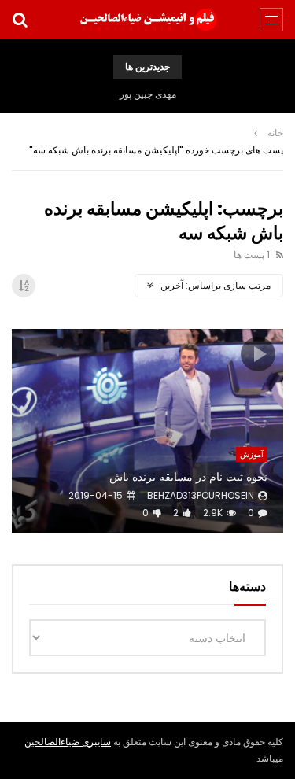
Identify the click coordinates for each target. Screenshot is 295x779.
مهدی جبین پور (148, 94)
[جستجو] (19, 19)
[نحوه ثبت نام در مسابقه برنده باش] (147, 431)
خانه (275, 132)
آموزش (252, 454)
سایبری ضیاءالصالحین (67, 741)
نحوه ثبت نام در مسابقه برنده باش (188, 477)
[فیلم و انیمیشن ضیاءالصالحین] (148, 19)
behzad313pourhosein (200, 495)
